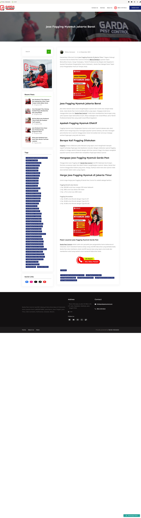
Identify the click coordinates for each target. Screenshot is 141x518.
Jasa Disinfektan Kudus (32, 190)
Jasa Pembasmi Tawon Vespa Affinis (35, 256)
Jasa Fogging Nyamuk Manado (68, 280)
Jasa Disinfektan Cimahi (32, 178)
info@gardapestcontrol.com (104, 304)
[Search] (49, 52)
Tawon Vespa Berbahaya (32, 264)
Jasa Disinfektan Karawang (33, 188)
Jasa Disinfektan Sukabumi (32, 211)
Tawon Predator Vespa (32, 261)
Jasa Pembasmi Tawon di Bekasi (34, 251)
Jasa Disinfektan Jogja (31, 185)
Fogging (62, 145)
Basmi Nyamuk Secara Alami (33, 163)
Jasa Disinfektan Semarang (33, 201)
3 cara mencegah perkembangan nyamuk (36, 157)
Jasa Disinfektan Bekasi (32, 168)
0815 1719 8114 (122, 7)
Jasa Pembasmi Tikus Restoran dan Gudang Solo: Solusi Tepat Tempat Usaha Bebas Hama (40, 101)
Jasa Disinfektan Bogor (32, 170)
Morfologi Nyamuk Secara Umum (34, 259)
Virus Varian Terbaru (43, 266)
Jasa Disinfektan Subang (32, 208)
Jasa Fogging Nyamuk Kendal (33, 236)
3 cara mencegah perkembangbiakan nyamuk (72, 275)
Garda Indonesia (114, 330)
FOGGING (63, 270)
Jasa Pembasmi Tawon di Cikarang (34, 254)
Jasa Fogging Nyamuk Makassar (34, 239)
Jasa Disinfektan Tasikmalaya (33, 213)
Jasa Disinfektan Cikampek (32, 173)
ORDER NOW (135, 7)
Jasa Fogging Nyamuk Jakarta (33, 231)
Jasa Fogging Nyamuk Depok (33, 228)
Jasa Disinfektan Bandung (32, 165)
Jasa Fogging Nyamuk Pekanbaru (34, 241)
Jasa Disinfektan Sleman (32, 203)
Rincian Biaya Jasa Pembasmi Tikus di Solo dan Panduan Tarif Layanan (40, 120)
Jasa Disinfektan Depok (32, 180)
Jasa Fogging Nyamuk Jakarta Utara (105, 277)
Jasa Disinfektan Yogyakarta (33, 216)
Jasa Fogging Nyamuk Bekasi (33, 218)
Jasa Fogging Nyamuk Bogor (33, 221)
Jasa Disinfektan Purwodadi (33, 198)
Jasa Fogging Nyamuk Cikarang (34, 226)
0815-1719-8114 (95, 59)
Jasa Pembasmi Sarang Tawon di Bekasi (36, 249)
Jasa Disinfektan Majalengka (33, 193)
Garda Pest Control (81, 113)
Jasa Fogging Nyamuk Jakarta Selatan (35, 234)
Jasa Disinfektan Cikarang (32, 175)
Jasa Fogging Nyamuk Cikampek (34, 223)
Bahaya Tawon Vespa (31, 160)
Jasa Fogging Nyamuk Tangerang (34, 246)
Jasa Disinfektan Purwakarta (33, 195)
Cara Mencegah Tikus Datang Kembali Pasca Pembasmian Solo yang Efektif (40, 110)
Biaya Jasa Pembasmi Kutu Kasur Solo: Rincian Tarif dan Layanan (40, 139)
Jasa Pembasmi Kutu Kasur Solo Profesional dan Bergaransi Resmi (39, 129)
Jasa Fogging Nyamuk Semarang (34, 244)
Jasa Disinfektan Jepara (32, 183)
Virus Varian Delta (30, 266)
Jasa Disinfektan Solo (31, 206)
